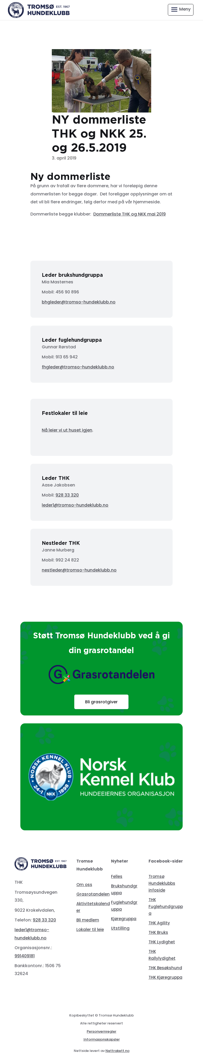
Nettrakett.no (117, 1050)
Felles (116, 876)
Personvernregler (101, 1031)
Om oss (84, 884)
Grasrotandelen (93, 894)
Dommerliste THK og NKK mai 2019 (129, 214)
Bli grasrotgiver (101, 702)
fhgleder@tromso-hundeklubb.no (78, 367)
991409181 (25, 956)
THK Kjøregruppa (165, 977)
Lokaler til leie (90, 929)
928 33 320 (67, 495)
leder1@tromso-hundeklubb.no (75, 505)
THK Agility (159, 923)
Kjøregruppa (123, 918)
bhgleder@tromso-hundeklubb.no (79, 302)
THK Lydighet (162, 942)
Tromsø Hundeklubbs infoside (162, 883)
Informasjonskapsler (102, 1039)
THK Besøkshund (165, 968)
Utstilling (120, 928)
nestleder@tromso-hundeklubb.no (79, 570)
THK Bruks (158, 932)
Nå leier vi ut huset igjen (67, 430)
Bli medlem (87, 920)
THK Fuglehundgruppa (166, 906)
